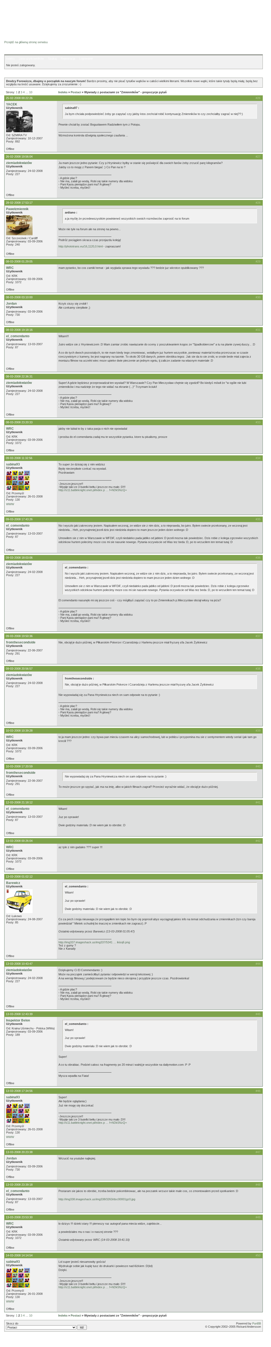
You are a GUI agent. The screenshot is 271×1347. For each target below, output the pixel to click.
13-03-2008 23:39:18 (19, 1184)
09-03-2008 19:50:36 (19, 636)
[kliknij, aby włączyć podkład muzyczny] (18, 1340)
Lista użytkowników (31, 58)
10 (30, 92)
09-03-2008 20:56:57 (19, 668)
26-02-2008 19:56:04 (19, 156)
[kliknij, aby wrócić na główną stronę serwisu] (46, 16)
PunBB (256, 1323)
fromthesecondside (20, 642)
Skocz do (12, 1323)
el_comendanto (17, 336)
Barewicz (13, 883)
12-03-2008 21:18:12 (19, 802)
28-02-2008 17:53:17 (19, 202)
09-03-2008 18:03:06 (19, 557)
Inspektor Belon (18, 1020)
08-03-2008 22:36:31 (19, 376)
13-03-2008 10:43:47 (19, 963)
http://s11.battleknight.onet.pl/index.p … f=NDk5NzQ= (92, 490)
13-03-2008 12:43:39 (19, 1014)
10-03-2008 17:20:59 (19, 766)
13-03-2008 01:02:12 (19, 876)
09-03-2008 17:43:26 (19, 519)
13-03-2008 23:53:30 (19, 1217)
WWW (10, 504)
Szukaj (52, 58)
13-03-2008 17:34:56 (19, 1090)
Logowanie (86, 58)
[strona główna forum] (25, 37)
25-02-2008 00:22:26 (19, 98)
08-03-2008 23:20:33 (19, 422)
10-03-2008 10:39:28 (19, 730)
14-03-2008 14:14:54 (19, 1255)
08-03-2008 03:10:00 (19, 297)
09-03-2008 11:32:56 (19, 458)
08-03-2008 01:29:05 (19, 261)
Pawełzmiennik (17, 209)
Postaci (76, 92)
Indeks (10, 58)
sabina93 (13, 464)
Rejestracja (68, 58)
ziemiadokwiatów (19, 163)
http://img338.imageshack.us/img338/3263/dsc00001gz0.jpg (96, 1199)
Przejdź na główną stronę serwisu (26, 42)
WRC (10, 268)
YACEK (11, 104)
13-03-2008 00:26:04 (19, 840)
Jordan (11, 303)
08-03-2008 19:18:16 (19, 329)
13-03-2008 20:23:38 (19, 1152)
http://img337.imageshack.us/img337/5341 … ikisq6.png (94, 942)
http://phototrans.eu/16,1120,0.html (80, 246)
